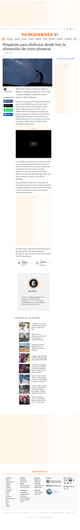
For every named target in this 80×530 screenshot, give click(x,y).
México (24, 39)
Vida (74, 39)
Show (45, 39)
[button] (3, 39)
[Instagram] (67, 29)
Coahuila (9, 39)
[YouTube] (70, 29)
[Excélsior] (33, 283)
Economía (68, 39)
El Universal (32, 301)
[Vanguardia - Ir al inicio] (39, 34)
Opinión (38, 39)
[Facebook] (62, 29)
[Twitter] (65, 29)
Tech (4, 56)
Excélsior (8, 91)
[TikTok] (73, 29)
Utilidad (60, 39)
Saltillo (17, 39)
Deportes (52, 39)
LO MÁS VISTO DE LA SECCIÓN (65, 58)
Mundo (31, 39)
